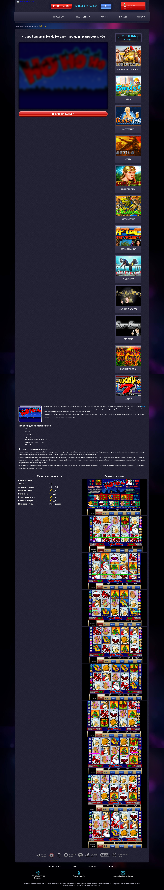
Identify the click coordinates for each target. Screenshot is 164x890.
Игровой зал (58, 17)
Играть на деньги (63, 113)
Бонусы (123, 17)
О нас (74, 866)
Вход (106, 6)
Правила (92, 866)
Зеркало (141, 17)
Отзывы (112, 866)
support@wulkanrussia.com (123, 876)
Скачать (105, 17)
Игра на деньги (82, 17)
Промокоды (54, 866)
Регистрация (61, 6)
